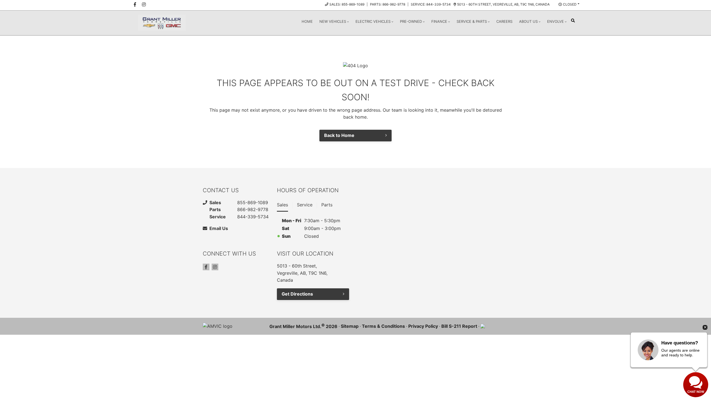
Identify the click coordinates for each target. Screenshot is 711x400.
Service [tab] (304, 205)
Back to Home (339, 135)
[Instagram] (215, 267)
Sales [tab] (282, 205)
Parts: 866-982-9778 (387, 4)
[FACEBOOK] (135, 4)
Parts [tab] (326, 205)
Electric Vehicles (373, 21)
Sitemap (350, 326)
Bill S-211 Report (459, 326)
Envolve (555, 21)
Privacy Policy (423, 326)
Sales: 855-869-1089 (346, 4)
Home (307, 21)
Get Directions (297, 294)
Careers (504, 21)
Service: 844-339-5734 (431, 4)
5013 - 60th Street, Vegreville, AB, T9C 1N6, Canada (503, 4)
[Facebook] (206, 267)
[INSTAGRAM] (144, 4)
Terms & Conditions (383, 326)
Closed (570, 4)
